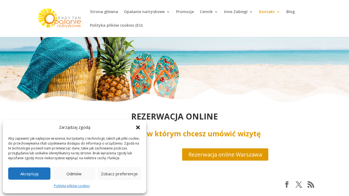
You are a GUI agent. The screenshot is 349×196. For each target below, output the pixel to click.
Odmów (74, 173)
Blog (290, 12)
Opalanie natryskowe (144, 12)
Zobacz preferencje (119, 173)
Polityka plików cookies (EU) (116, 25)
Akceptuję (29, 173)
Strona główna (104, 12)
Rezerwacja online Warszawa (225, 154)
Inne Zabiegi (236, 12)
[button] (138, 127)
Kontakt (267, 12)
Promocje (185, 12)
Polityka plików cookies (72, 185)
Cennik (206, 12)
